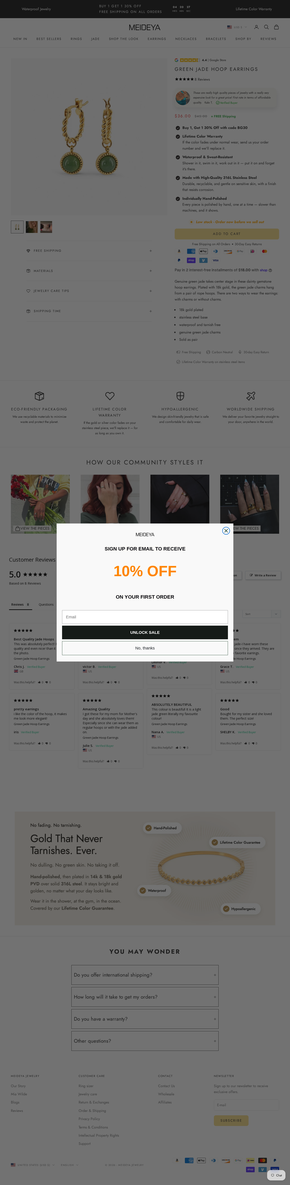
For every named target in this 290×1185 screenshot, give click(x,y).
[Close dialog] (226, 530)
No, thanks (145, 648)
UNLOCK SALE (145, 632)
